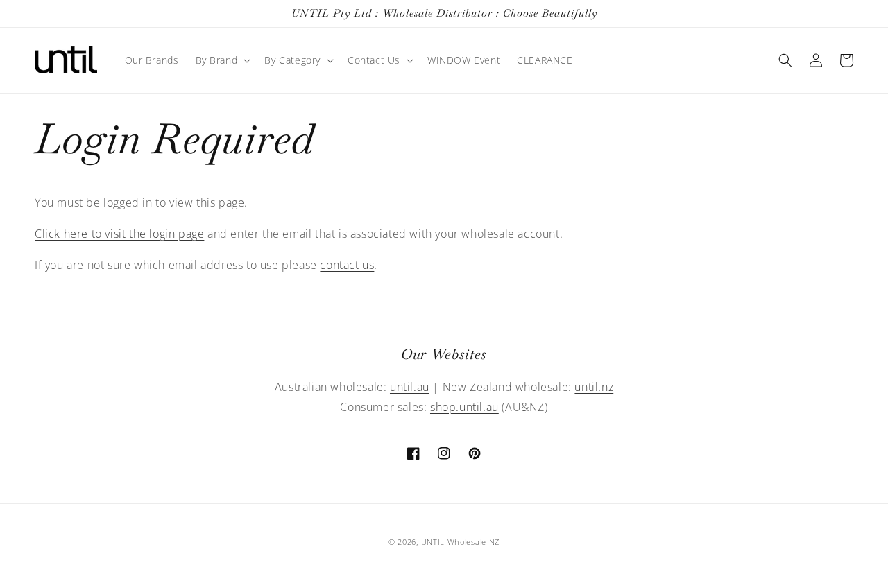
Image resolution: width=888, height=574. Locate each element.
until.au (409, 386)
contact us (347, 264)
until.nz (593, 386)
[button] (222, 60)
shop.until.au (464, 407)
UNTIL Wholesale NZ (460, 542)
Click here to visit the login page (119, 233)
